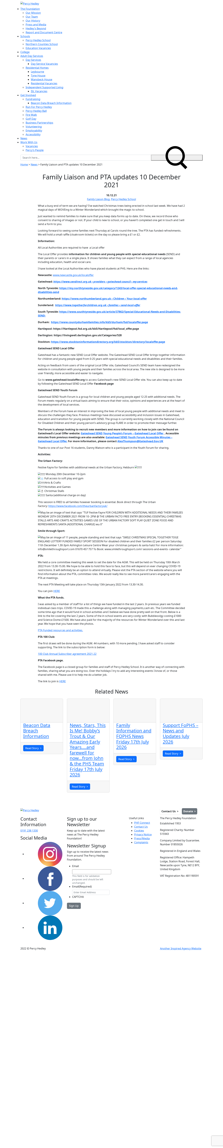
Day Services (33, 60)
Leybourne (37, 71)
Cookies (139, 830)
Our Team (32, 16)
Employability (34, 130)
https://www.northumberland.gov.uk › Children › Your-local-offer (104, 298)
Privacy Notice (143, 834)
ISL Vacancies (39, 91)
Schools (25, 36)
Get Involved (28, 95)
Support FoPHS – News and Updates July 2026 (180, 733)
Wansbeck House (41, 79)
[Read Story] (41, 710)
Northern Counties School (42, 44)
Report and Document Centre (44, 32)
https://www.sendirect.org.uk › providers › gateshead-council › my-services (100, 281)
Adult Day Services (31, 56)
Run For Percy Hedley (39, 107)
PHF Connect (142, 823)
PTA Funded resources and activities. (60, 630)
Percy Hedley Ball (36, 111)
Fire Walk (31, 115)
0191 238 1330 (29, 830)
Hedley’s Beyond (36, 28)
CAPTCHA (78, 897)
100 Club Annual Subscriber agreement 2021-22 (67, 654)
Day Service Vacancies (44, 64)
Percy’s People (35, 150)
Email (75, 866)
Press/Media (142, 838)
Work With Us (28, 142)
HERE (56, 591)
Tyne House (38, 75)
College (25, 52)
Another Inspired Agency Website (180, 948)
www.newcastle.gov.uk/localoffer (73, 275)
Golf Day (31, 119)
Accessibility (33, 134)
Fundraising (33, 99)
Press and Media (36, 24)
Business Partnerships (39, 122)
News (23, 138)
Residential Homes (37, 68)
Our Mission (33, 13)
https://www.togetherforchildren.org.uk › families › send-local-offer (97, 305)
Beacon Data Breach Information (51, 103)
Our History (33, 20)
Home (24, 164)
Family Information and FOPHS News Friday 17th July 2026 (133, 736)
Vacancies (32, 146)
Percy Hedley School (38, 40)
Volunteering (34, 126)
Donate (189, 811)
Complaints (141, 842)
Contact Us (169, 811)
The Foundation (30, 9)
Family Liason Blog (98, 199)
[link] (77, 506)
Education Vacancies (38, 48)
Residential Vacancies (44, 83)
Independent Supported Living (44, 87)
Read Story (33, 748)
